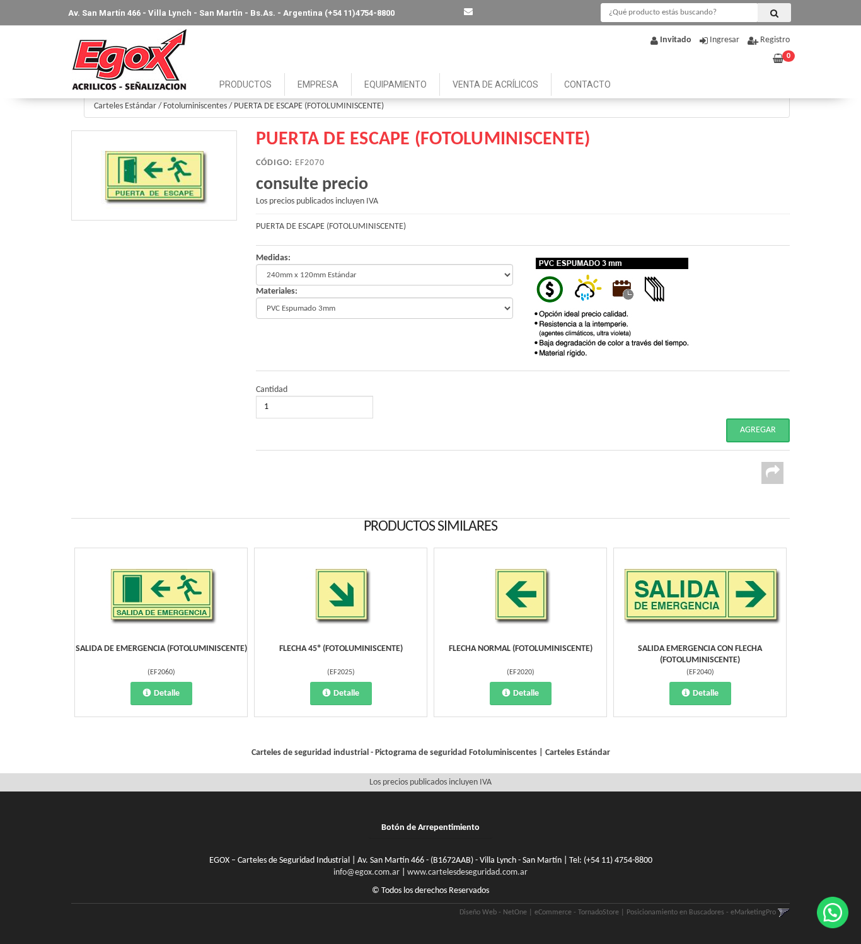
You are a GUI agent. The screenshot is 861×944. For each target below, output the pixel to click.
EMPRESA (318, 84)
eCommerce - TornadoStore (577, 912)
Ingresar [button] (724, 40)
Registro (774, 40)
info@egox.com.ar (366, 872)
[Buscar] (774, 12)
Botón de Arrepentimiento (430, 827)
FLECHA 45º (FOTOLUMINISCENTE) (341, 648)
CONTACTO (587, 84)
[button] (468, 12)
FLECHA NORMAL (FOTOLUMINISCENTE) (520, 648)
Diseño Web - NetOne (493, 912)
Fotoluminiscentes (195, 106)
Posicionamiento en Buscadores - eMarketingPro (701, 912)
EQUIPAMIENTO (395, 84)
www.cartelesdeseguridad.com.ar (467, 872)
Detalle (167, 693)
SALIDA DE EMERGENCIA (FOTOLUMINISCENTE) (161, 648)
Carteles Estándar (125, 106)
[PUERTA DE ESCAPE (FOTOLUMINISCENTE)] (154, 175)
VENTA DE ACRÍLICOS (495, 84)
